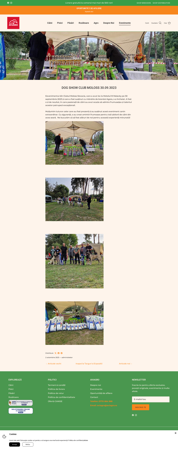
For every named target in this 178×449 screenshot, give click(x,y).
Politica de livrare (56, 389)
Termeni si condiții (56, 385)
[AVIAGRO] (13, 23)
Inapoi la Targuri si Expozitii (89, 363)
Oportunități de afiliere (101, 393)
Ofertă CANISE (55, 401)
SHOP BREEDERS (144, 3)
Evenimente (125, 23)
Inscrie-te (140, 407)
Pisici (60, 23)
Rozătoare (84, 23)
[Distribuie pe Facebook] (58, 353)
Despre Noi (108, 23)
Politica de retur (56, 393)
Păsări (70, 23)
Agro (96, 23)
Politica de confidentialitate (61, 397)
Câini (49, 23)
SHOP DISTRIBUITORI (161, 3)
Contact (94, 397)
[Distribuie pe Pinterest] (61, 353)
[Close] (175, 432)
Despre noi (95, 385)
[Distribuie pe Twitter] (55, 353)
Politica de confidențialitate (78, 440)
